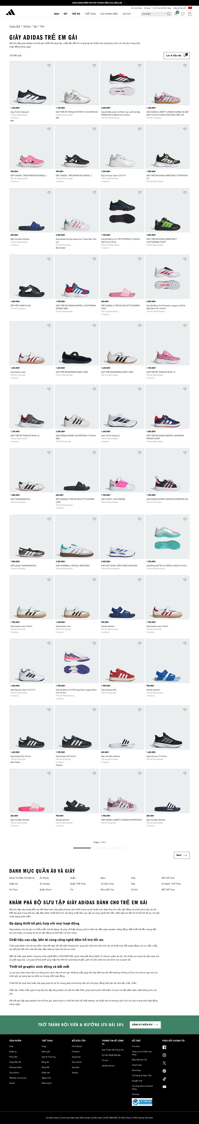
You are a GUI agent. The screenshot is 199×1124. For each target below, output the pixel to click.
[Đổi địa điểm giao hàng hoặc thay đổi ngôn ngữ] (190, 8)
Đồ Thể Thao (168, 878)
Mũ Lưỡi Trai (107, 890)
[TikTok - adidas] (176, 1079)
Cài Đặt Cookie (52, 1118)
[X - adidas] (176, 1063)
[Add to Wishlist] (49, 66)
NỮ (65, 14)
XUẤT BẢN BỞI (110, 1118)
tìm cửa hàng (136, 8)
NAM (56, 14)
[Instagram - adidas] (176, 1056)
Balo (103, 878)
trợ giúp (147, 8)
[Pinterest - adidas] (176, 1071)
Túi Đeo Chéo (107, 884)
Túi (71, 890)
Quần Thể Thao (78, 884)
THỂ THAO (90, 14)
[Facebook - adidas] (176, 1048)
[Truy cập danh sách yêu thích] (182, 14)
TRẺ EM (76, 14)
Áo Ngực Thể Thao (171, 884)
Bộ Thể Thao (168, 890)
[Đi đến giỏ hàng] (189, 14)
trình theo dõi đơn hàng (162, 8)
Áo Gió (134, 890)
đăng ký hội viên (180, 8)
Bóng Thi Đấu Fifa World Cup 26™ (21, 878)
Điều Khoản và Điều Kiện (91, 1118)
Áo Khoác (44, 878)
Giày (133, 878)
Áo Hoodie (45, 884)
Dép (133, 884)
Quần (73, 878)
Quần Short (45, 890)
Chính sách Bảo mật (69, 1118)
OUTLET (127, 14)
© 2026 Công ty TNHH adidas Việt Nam (136, 1118)
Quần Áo (13, 884)
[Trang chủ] (10, 12)
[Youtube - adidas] (176, 1087)
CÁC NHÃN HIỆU (109, 14)
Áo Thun (13, 890)
